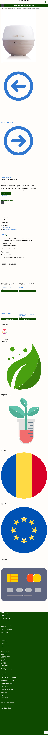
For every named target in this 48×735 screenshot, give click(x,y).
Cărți (2, 695)
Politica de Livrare (4, 632)
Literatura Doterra (4, 672)
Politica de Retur (4, 634)
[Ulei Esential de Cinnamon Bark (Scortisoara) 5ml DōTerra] (9, 274)
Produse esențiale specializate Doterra (9, 677)
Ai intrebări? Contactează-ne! (7, 200)
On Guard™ (3, 675)
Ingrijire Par (3, 657)
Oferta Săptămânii (4, 663)
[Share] (5, 66)
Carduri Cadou (4, 694)
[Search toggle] (2, 5)
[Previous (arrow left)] (2, 68)
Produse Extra (4, 692)
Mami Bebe (3, 662)
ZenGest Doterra (4, 686)
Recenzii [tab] (4, 235)
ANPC (2, 646)
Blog (2, 628)
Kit (1, 671)
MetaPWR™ (3, 674)
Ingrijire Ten (3, 659)
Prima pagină (3, 8)
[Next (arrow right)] (5, 68)
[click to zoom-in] (18, 35)
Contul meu (3, 640)
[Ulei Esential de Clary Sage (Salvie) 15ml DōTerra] (27, 274)
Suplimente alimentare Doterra (7, 680)
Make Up (3, 660)
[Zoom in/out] (11, 66)
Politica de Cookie (5, 631)
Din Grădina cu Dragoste (6, 653)
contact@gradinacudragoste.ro (10, 229)
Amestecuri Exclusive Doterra (7, 689)
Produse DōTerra (11, 8)
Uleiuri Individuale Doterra (6, 284)
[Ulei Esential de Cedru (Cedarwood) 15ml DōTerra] (27, 302)
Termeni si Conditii (5, 645)
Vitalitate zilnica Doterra (6, 685)
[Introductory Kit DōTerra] (9, 302)
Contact (2, 643)
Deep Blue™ (3, 668)
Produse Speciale (4, 697)
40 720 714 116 (6, 227)
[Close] (2, 202)
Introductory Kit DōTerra (6, 313)
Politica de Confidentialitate (6, 629)
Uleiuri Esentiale (12, 283)
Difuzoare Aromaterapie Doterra (24, 8)
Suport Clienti (4, 642)
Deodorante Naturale (5, 656)
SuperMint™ (3, 679)
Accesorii (3, 666)
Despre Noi (3, 626)
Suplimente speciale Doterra (7, 683)
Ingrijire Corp (3, 654)
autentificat (8, 259)
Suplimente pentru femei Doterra (7, 681)
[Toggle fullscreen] (8, 66)
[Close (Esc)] (2, 66)
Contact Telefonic (5, 193)
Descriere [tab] (4, 234)
